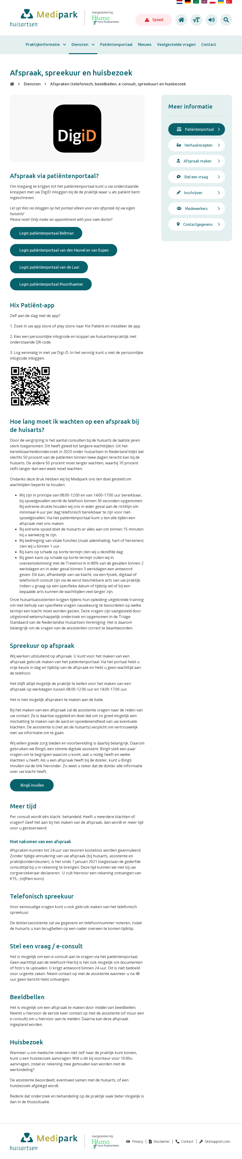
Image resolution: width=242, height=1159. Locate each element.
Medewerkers (196, 208)
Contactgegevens (198, 224)
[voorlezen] (210, 20)
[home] (180, 20)
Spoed (157, 19)
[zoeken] (226, 20)
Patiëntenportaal (199, 129)
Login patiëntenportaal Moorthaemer (50, 284)
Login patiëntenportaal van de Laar (48, 267)
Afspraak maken (198, 161)
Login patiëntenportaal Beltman (46, 233)
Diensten (32, 84)
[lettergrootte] (195, 20)
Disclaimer (161, 1141)
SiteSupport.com (217, 1141)
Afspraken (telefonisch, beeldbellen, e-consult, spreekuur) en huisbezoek (118, 84)
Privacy (137, 1141)
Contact (186, 1141)
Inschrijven (193, 193)
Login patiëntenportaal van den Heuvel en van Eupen (63, 250)
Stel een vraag (196, 177)
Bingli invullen (32, 785)
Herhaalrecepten (198, 145)
